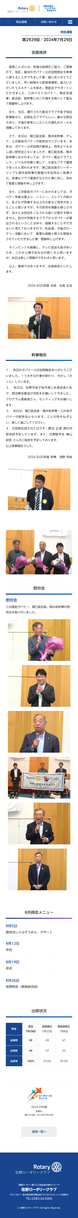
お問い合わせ (49, 22)
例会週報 (21, 22)
